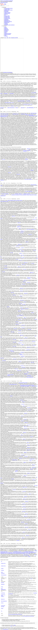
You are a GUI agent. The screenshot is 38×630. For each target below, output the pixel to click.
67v (35, 250)
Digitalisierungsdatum (7, 34)
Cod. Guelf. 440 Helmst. (28, 191)
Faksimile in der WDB (14, 37)
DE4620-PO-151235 (3, 116)
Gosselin (17, 540)
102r (18, 324)
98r (36, 319)
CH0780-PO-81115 (14, 384)
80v (6, 265)
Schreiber (5, 27)
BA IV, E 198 (33, 96)
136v (17, 368)
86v (19, 303)
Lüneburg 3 (12, 374)
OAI (5, 37)
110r (13, 331)
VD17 (31, 578)
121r (13, 351)
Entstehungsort (6, 30)
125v (3, 360)
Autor (5, 26)
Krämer (17, 107)
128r (4, 360)
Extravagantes (6, 11)
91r (8, 306)
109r (11, 331)
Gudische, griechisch (7, 12)
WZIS (31, 113)
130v (33, 362)
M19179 (17, 193)
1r (7, 374)
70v (32, 263)
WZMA (1, 115)
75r (0, 256)
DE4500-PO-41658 (5, 201)
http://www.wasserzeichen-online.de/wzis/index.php (15, 614)
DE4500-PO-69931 (30, 114)
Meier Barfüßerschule (30, 377)
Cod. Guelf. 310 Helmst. (26, 150)
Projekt (5, 35)
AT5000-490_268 (5, 115)
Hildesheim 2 (26, 373)
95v (35, 319)
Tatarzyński (22, 107)
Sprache (5, 32)
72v (33, 263)
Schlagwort (6, 31)
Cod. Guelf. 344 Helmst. (28, 179)
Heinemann (2, 107)
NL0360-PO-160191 (19, 200)
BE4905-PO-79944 (31, 385)
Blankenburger (6, 10)
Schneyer (8, 375)
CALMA (29, 556)
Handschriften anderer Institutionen (9, 24)
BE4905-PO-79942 (25, 385)
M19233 (20, 193)
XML (7, 37)
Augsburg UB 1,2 (14, 459)
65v (33, 250)
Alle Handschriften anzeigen (8, 8)
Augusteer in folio (7, 9)
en (2, 3)
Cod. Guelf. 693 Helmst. (21, 100)
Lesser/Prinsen (11, 93)
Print (9, 37)
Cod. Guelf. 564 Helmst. (5, 193)
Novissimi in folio (6, 15)
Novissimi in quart (7, 16)
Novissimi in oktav (7, 17)
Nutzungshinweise (5, 629)
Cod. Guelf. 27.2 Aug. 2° (27, 104)
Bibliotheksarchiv (6, 22)
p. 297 (13, 102)
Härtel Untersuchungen (10, 107)
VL (5, 194)
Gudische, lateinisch (7, 13)
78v (5, 265)
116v (13, 346)
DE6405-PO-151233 (34, 115)
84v (13, 292)
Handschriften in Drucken (8, 21)
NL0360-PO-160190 (13, 200)
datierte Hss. (6, 28)
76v (17, 259)
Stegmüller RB (29, 375)
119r (15, 346)
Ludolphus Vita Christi (26, 193)
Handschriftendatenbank (4, 2)
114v (15, 339)
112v (1, 336)
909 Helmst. (6, 93)
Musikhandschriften (7, 20)
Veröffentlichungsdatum (7, 33)
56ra (29, 229)
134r (15, 368)
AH (26, 158)
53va (27, 229)
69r (12, 252)
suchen (14, 625)
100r (17, 321)
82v (25, 281)
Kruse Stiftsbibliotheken (30, 107)
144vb (9, 374)
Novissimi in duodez (7, 18)
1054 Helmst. (28, 100)
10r (31, 104)
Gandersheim (32, 229)
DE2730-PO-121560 (24, 382)
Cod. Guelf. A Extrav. (8, 102)
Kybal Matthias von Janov (17, 551)
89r (21, 303)
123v (21, 353)
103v (30, 329)
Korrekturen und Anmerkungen (7, 72)
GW (15, 193)
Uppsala (16, 470)
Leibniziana (6, 23)
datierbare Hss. (6, 29)
